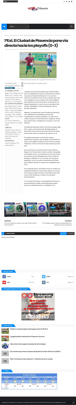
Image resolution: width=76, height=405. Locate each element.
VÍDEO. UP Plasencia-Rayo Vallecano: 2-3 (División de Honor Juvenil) (31, 359)
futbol (21, 35)
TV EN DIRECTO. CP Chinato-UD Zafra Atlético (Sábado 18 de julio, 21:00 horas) (37, 212)
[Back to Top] (73, 403)
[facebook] (64, 1)
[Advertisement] (38, 18)
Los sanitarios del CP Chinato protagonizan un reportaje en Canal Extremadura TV (59, 212)
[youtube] (69, 1)
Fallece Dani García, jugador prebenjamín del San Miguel (28, 344)
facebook (71, 233)
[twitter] (67, 1)
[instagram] (72, 1)
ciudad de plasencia (14, 35)
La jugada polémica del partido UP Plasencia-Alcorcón (27, 336)
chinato (8, 207)
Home (6, 35)
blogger (63, 233)
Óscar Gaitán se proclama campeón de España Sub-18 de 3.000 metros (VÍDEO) (35, 351)
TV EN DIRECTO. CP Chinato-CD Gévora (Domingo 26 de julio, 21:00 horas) (15, 212)
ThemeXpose (12, 402)
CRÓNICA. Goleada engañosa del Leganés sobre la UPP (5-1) (29, 329)
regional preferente (29, 35)
